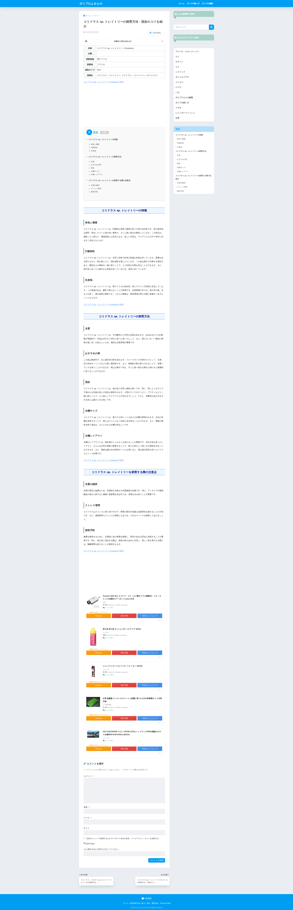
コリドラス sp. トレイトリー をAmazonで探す (104, 82)
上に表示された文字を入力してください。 (102, 849)
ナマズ (178, 87)
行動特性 (94, 147)
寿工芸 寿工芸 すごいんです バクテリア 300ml (122, 629)
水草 (177, 118)
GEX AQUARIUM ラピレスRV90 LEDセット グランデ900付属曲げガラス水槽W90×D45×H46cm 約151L (132, 733)
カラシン (179, 62)
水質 (92, 161)
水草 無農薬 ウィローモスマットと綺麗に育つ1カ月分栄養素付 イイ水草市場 (132, 699)
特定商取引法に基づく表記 (140, 903)
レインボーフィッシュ (185, 113)
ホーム (181, 3)
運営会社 (155, 903)
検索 (211, 27)
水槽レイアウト (97, 174)
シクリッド (180, 72)
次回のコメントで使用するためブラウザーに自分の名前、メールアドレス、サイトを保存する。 (123, 838)
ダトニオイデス (182, 77)
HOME (148, 898)
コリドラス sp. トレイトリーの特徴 (103, 139)
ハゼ (177, 92)
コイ (177, 67)
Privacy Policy (165, 903)
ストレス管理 (96, 188)
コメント (89, 776)
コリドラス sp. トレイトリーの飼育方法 (104, 157)
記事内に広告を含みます (123, 41)
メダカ (178, 108)
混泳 (92, 168)
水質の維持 (95, 185)
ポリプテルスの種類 (184, 97)
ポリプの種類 (207, 3)
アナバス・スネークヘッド (187, 51)
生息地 (93, 151)
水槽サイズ (95, 171)
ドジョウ (179, 82)
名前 (87, 807)
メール (88, 818)
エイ (177, 56)
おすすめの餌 (96, 165)
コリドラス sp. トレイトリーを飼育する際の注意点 (109, 180)
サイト (86, 828)
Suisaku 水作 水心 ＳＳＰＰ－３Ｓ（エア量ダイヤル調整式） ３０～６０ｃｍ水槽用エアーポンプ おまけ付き (132, 597)
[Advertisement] (124, 103)
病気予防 (94, 192)
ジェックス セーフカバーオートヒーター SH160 (122, 666)
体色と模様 (95, 144)
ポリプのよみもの (91, 3)
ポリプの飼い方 (193, 3)
